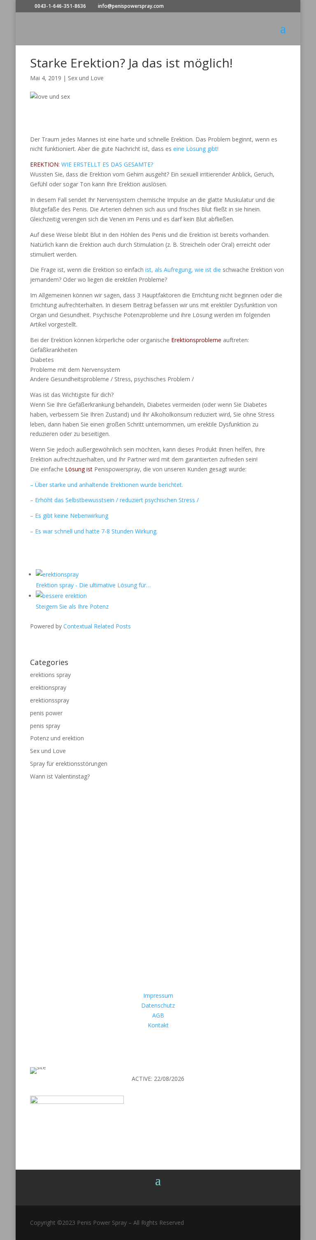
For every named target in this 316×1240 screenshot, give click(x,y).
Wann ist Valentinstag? (60, 776)
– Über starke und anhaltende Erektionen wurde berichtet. (106, 485)
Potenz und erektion (57, 738)
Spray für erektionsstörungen (68, 763)
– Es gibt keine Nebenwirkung (69, 515)
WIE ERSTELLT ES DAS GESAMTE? (106, 164)
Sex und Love (86, 78)
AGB (158, 1015)
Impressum (158, 995)
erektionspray (48, 687)
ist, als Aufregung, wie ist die (183, 269)
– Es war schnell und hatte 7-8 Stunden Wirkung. (94, 531)
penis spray (45, 726)
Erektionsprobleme (196, 340)
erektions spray (50, 675)
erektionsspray (49, 700)
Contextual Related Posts (97, 626)
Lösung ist (78, 469)
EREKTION (44, 164)
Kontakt (158, 1025)
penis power (46, 713)
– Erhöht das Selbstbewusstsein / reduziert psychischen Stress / (114, 500)
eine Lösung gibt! (195, 149)
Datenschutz (158, 1005)
